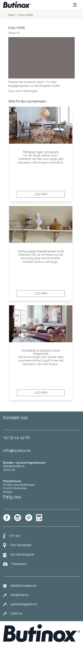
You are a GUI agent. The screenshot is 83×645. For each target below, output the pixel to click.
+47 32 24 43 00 (16, 437)
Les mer (40, 194)
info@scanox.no (17, 450)
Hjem (11, 15)
